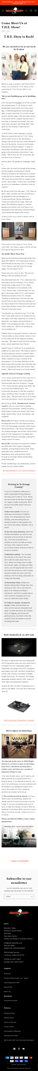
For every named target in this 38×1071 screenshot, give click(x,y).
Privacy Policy (9, 1027)
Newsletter (8, 996)
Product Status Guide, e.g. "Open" (16, 978)
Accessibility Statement (12, 1031)
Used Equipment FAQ (11, 982)
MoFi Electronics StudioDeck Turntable (19, 720)
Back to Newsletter (20, 861)
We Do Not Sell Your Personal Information (19, 1040)
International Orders (11, 1036)
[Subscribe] (32, 896)
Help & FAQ (8, 987)
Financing (7, 973)
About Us (7, 991)
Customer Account (10, 1000)
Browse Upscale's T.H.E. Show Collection (19, 470)
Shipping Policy (9, 1013)
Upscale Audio (21, 1064)
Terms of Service (10, 1022)
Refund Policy (9, 1018)
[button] (2, 11)
